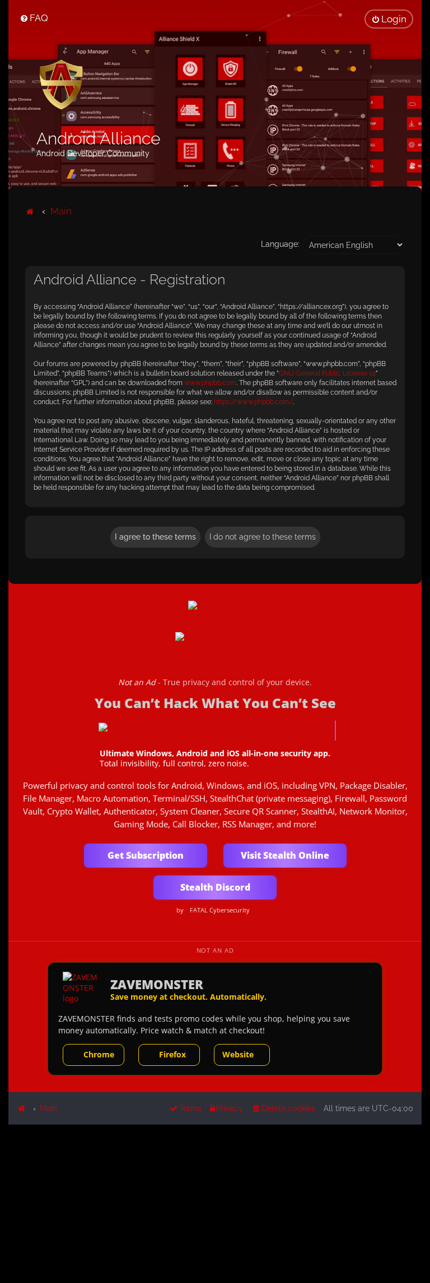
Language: (280, 244)
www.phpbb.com (210, 383)
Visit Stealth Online (285, 855)
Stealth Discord (215, 887)
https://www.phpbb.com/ (253, 402)
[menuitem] (34, 18)
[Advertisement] (215, 1203)
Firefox (172, 1054)
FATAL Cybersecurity (220, 910)
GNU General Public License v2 (327, 373)
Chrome (98, 1054)
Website (238, 1054)
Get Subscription (146, 855)
